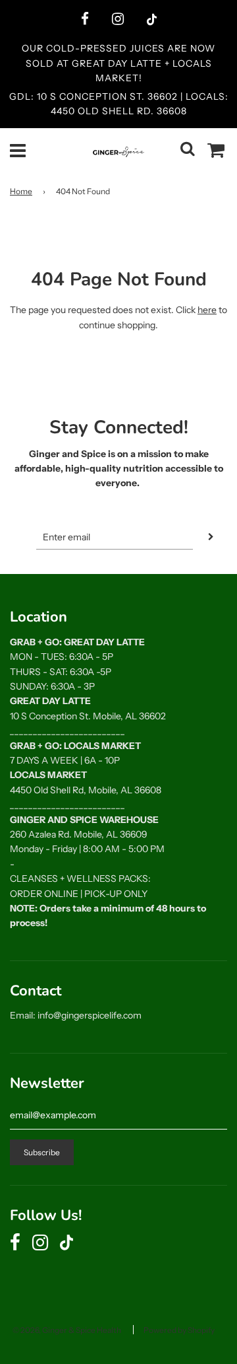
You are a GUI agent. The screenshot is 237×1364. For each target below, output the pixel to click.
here (207, 310)
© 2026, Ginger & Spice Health (67, 1330)
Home (21, 191)
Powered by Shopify (179, 1330)
